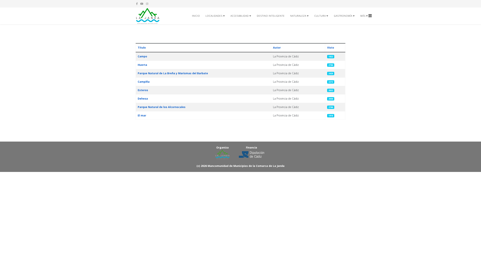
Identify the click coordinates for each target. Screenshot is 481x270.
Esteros (143, 90)
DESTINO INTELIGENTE (271, 15)
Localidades (214, 15)
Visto (330, 47)
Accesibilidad (240, 15)
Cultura (320, 15)
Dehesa (143, 98)
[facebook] (137, 3)
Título (142, 47)
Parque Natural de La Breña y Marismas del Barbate (173, 73)
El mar (142, 115)
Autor (277, 47)
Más (362, 15)
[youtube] (141, 3)
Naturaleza (298, 15)
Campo (142, 56)
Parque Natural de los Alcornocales (161, 107)
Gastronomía (343, 15)
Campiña (144, 81)
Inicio (196, 15)
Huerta (142, 65)
